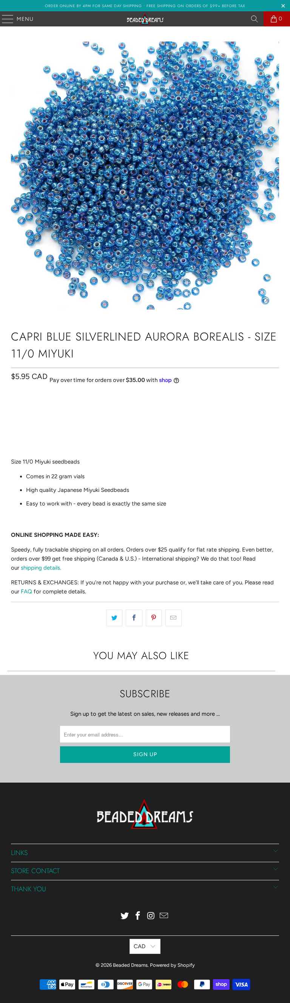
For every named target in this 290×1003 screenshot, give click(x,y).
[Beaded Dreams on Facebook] (138, 916)
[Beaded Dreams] (145, 18)
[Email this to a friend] (173, 618)
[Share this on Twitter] (114, 618)
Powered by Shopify (172, 965)
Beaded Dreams (130, 965)
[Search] (254, 18)
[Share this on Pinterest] (154, 618)
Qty (15, 411)
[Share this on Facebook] (134, 618)
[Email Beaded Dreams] (164, 916)
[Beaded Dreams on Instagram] (151, 916)
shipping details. (41, 567)
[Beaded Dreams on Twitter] (125, 916)
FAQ (26, 591)
